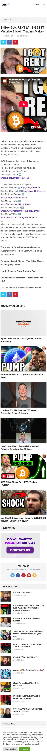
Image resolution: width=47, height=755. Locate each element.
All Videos (14, 20)
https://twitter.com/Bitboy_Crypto (16, 204)
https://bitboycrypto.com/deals (15, 178)
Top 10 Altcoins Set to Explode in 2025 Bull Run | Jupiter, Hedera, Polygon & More (28, 633)
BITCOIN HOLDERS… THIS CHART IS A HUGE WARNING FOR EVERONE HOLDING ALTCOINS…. (28, 607)
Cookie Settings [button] (10, 749)
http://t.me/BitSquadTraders (14, 197)
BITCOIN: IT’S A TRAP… (22, 592)
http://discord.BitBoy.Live (33, 191)
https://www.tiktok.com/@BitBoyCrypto (19, 217)
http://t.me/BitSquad (30, 187)
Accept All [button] (24, 749)
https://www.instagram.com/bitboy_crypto (20, 211)
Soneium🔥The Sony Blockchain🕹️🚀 (28, 670)
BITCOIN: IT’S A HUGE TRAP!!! (25, 657)
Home (5, 20)
